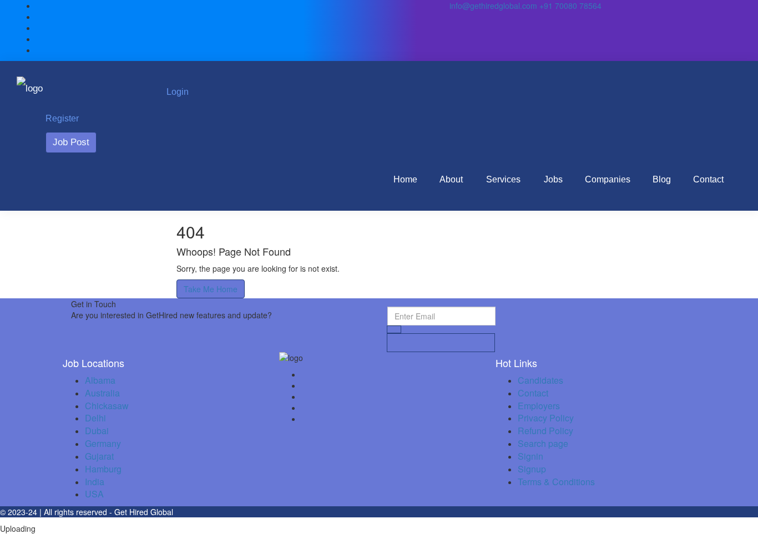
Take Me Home (210, 288)
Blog (662, 179)
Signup (532, 468)
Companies (607, 179)
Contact (708, 179)
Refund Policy (545, 430)
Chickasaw (107, 405)
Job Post (71, 142)
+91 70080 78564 (569, 5)
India (94, 481)
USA (94, 493)
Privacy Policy (546, 417)
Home (405, 179)
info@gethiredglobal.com (493, 5)
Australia (102, 392)
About (451, 179)
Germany (103, 443)
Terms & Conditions (556, 481)
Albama (100, 380)
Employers (539, 405)
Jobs (553, 179)
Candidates (540, 380)
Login (177, 91)
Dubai (97, 430)
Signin (530, 456)
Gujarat (99, 456)
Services (503, 179)
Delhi (95, 417)
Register (62, 118)
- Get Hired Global (141, 511)
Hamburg (103, 468)
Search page (543, 443)
